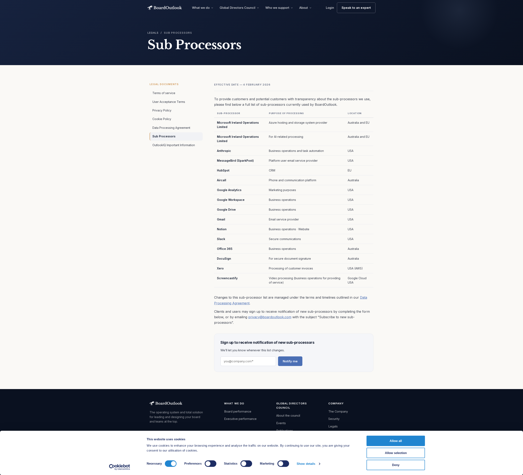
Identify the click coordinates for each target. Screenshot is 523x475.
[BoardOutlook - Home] (165, 8)
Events (281, 423)
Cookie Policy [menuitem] (161, 119)
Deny (395, 465)
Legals (153, 32)
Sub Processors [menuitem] (163, 136)
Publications (284, 430)
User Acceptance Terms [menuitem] (168, 101)
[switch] (210, 463)
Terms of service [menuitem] (163, 93)
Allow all (396, 441)
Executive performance (240, 418)
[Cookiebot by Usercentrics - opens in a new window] (119, 467)
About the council (288, 415)
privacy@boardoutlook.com (269, 317)
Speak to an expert (356, 8)
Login (330, 8)
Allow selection (396, 453)
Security (334, 418)
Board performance (237, 411)
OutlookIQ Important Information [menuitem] (173, 145)
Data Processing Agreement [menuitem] (171, 127)
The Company (338, 411)
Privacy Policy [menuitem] (161, 110)
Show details (306, 463)
